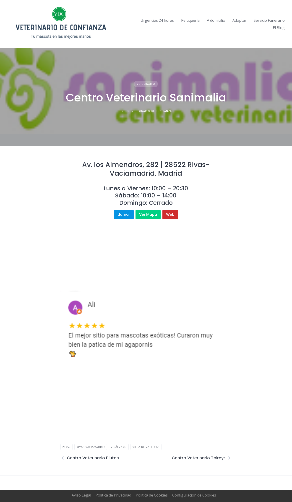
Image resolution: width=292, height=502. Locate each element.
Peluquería (190, 20)
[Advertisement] (145, 251)
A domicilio (216, 20)
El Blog (279, 27)
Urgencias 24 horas (157, 20)
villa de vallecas (146, 447)
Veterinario (146, 83)
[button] (67, 328)
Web (170, 214)
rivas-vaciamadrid (90, 447)
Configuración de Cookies (194, 495)
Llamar (123, 214)
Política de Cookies (152, 495)
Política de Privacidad (113, 495)
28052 (66, 447)
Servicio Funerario (269, 20)
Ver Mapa (148, 214)
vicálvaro (119, 447)
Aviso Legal (81, 495)
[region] (145, 329)
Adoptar (239, 20)
